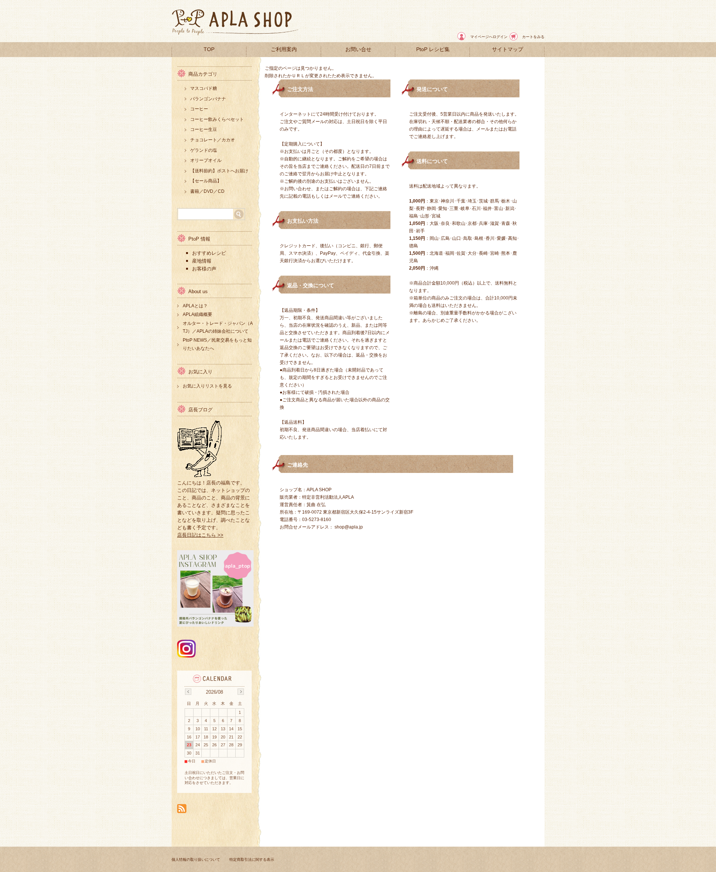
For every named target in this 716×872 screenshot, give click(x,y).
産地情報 (202, 261)
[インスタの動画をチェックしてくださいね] (215, 624)
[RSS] (181, 809)
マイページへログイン (489, 37)
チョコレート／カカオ (212, 139)
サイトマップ (507, 49)
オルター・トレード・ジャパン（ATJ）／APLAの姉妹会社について (218, 327)
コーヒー (199, 109)
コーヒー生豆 (203, 129)
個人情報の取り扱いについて (196, 859)
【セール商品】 (206, 181)
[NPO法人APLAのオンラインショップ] (235, 36)
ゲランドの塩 (203, 150)
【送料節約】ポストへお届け (219, 170)
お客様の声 (205, 269)
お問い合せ (358, 49)
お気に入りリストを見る (207, 386)
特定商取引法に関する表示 (251, 859)
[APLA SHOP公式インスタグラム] (186, 655)
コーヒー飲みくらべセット (217, 119)
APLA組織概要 (197, 314)
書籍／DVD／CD (207, 191)
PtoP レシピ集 (433, 49)
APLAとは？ (195, 305)
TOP (209, 49)
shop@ (342, 527)
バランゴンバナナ (208, 98)
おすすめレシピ (209, 253)
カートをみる (533, 37)
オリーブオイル (206, 160)
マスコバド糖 (203, 88)
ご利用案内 (284, 49)
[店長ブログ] (199, 475)
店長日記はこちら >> (200, 535)
